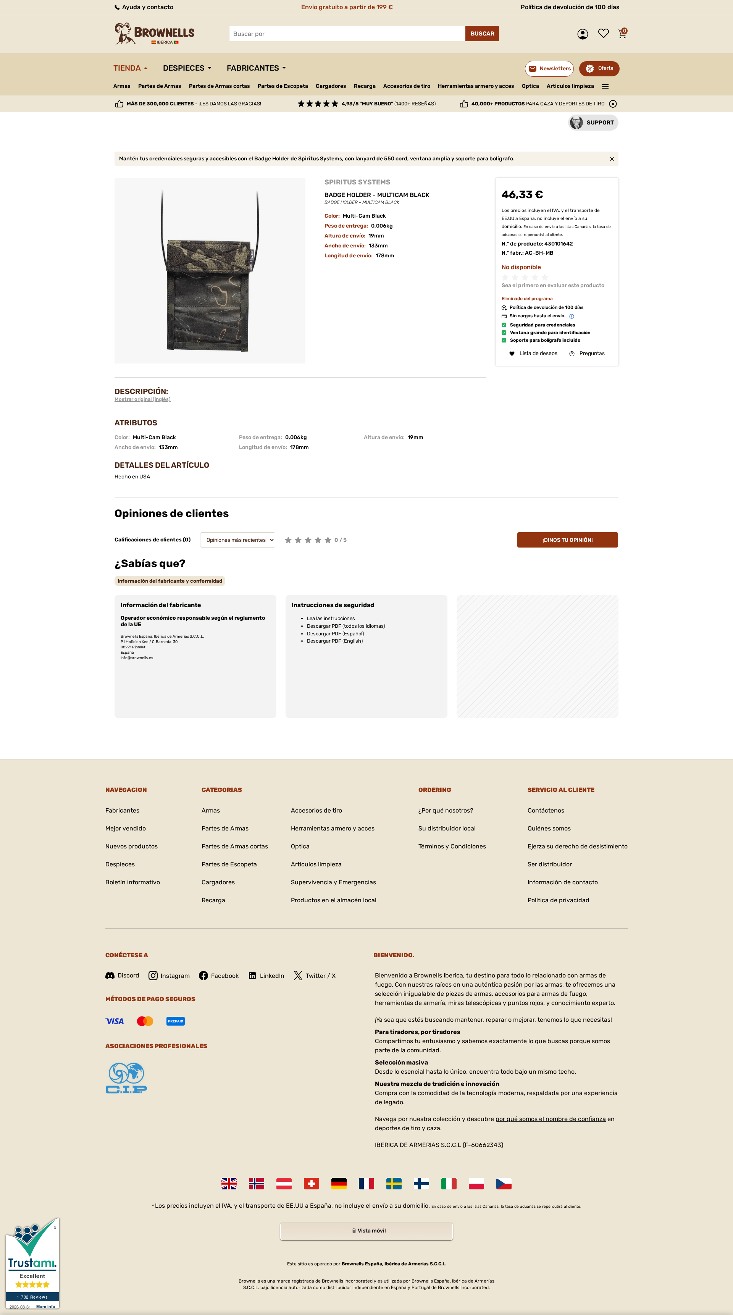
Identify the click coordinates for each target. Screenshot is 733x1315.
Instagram (175, 975)
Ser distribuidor (550, 864)
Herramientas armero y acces (476, 86)
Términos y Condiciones (452, 846)
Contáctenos (546, 810)
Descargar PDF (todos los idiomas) (346, 626)
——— (605, 85)
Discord (128, 975)
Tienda (127, 68)
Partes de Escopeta (283, 86)
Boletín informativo (132, 882)
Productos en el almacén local (333, 900)
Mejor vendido (125, 828)
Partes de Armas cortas (219, 86)
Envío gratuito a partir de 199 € (347, 7)
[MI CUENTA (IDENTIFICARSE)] (585, 34)
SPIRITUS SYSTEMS (358, 182)
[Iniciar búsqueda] (482, 33)
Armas (122, 86)
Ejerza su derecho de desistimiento (578, 846)
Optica (530, 86)
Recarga (365, 86)
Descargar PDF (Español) (335, 633)
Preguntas (592, 354)
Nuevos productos (131, 846)
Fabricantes (253, 68)
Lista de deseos (605, 34)
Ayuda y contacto (147, 7)
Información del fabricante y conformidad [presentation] (170, 581)
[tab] (170, 581)
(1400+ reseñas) (389, 104)
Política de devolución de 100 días (570, 7)
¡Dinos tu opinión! (567, 540)
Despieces (184, 68)
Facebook (225, 975)
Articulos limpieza (570, 86)
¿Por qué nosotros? (445, 810)
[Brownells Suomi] (421, 1183)
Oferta (606, 68)
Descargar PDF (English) (335, 641)
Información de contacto (563, 882)
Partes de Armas (159, 86)
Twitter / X (321, 975)
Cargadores (331, 86)
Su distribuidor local (447, 828)
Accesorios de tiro (406, 86)
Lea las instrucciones (331, 618)
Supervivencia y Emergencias (333, 882)
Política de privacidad (558, 900)
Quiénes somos (549, 828)
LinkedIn (272, 975)
